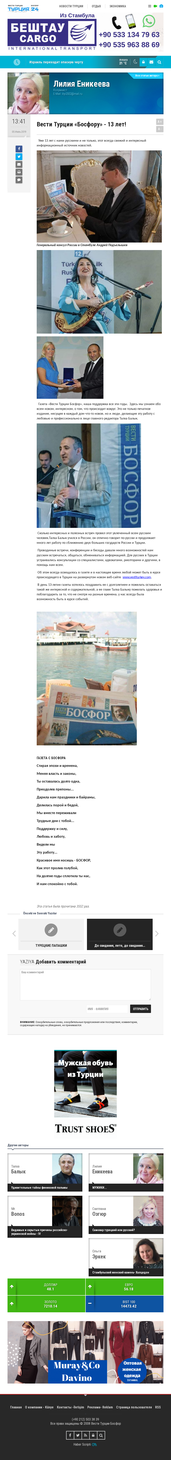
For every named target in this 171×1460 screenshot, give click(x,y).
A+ (160, 122)
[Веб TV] (155, 6)
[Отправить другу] (19, 164)
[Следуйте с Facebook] (70, 1435)
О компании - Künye (39, 1407)
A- (160, 129)
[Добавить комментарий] (19, 180)
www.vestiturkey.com (137, 577)
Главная (16, 1407)
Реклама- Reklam (100, 1407)
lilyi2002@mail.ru (72, 94)
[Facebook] (19, 149)
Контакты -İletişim (70, 1407)
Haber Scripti (82, 1444)
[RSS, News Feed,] (85, 1435)
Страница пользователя (134, 1407)
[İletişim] (151, 62)
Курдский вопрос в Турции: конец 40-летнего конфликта (73, 62)
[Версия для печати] (19, 172)
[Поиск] (159, 62)
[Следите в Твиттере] (78, 1435)
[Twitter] (19, 156)
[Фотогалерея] (161, 6)
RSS (158, 1407)
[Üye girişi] (143, 62)
